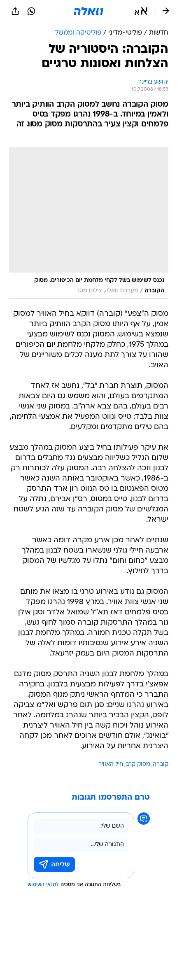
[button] (141, 11)
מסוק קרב (138, 764)
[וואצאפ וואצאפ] (31, 11)
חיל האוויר (110, 764)
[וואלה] (88, 11)
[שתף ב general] (15, 11)
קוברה (160, 764)
